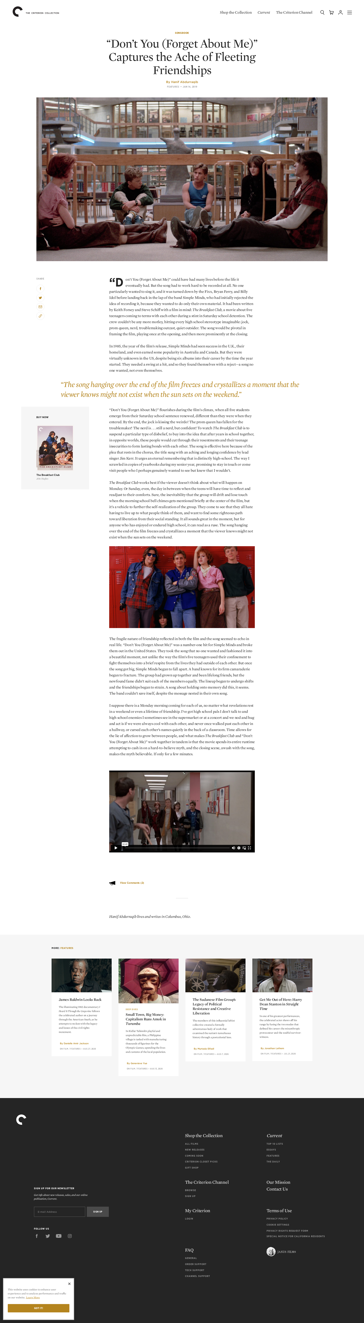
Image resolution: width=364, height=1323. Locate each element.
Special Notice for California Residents (296, 1236)
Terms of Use (279, 1210)
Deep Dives (132, 1009)
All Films (191, 1143)
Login (189, 1218)
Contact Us (277, 1189)
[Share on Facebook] (40, 289)
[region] (38, 1299)
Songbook (182, 32)
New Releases (195, 1149)
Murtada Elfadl (206, 1048)
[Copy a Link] (40, 316)
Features (173, 86)
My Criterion (197, 1210)
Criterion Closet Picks (201, 1161)
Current (264, 12)
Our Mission (278, 1182)
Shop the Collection (236, 12)
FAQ (189, 1250)
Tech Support (194, 1270)
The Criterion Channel (294, 12)
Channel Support (197, 1276)
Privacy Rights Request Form (287, 1230)
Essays (271, 1149)
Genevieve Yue (139, 1063)
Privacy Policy (277, 1218)
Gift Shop (192, 1167)
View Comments (132, 882)
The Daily (273, 1161)
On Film (64, 1049)
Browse (190, 1190)
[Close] (69, 1284)
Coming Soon (194, 1155)
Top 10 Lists (275, 1143)
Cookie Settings (278, 1224)
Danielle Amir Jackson (76, 1043)
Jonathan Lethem (274, 1048)
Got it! (38, 1308)
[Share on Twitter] (40, 298)
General (191, 1258)
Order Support (195, 1264)
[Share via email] (40, 307)
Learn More (33, 1297)
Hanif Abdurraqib (184, 82)
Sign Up (190, 1196)
